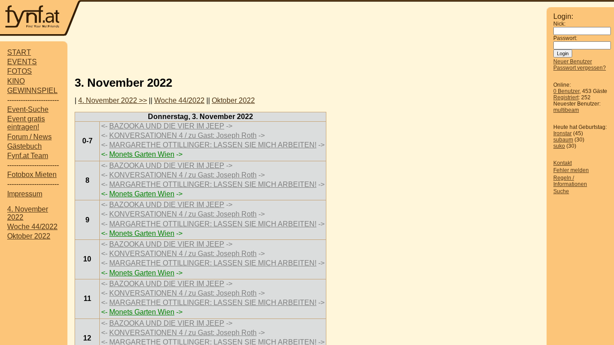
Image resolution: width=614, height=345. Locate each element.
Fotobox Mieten (32, 174)
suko (559, 146)
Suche (561, 191)
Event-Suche (28, 109)
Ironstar (562, 133)
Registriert (565, 97)
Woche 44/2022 (32, 226)
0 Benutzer (566, 91)
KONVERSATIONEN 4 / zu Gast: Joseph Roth (183, 135)
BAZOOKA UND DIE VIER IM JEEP (166, 126)
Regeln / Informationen (570, 181)
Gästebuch (24, 146)
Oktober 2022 (28, 236)
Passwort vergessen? (579, 68)
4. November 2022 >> (112, 100)
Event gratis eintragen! (26, 123)
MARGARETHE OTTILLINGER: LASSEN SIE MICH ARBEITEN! (212, 145)
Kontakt (562, 163)
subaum (563, 140)
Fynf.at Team (27, 155)
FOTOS (19, 71)
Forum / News (29, 137)
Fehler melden (571, 170)
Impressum (24, 194)
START (19, 52)
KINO (16, 81)
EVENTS (22, 62)
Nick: (559, 24)
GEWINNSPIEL (32, 90)
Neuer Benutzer (572, 61)
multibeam (566, 110)
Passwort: (565, 38)
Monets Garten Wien (141, 154)
